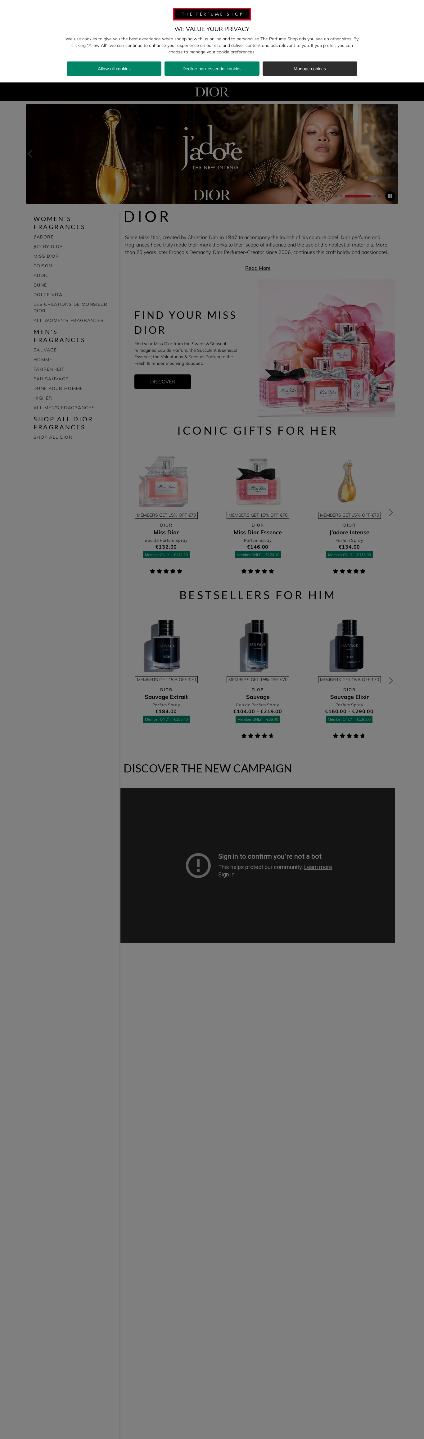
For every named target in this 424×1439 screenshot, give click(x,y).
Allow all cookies (114, 68)
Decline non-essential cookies (212, 68)
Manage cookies (310, 68)
